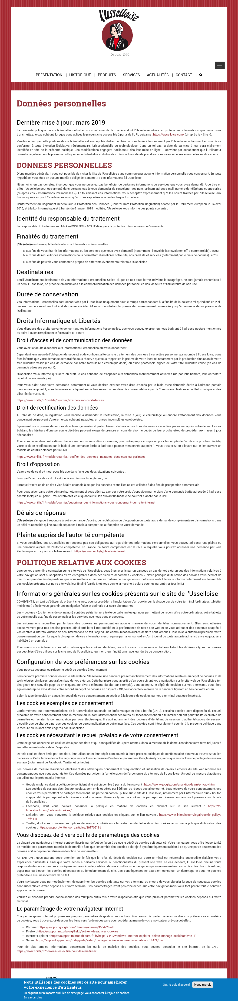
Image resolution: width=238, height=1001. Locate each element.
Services (131, 75)
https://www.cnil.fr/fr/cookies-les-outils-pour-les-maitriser (56, 951)
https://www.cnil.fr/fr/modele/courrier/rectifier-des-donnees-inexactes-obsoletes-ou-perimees (81, 456)
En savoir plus (33, 997)
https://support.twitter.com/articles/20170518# (70, 827)
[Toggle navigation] (220, 65)
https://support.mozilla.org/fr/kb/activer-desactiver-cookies (77, 931)
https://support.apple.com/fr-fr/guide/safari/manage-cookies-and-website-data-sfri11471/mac (100, 940)
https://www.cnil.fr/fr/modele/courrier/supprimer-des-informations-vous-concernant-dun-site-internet (86, 502)
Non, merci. (202, 984)
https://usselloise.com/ (168, 134)
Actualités (158, 75)
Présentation (49, 75)
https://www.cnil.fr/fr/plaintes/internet (99, 551)
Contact (184, 75)
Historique (80, 75)
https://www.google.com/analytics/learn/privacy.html (179, 784)
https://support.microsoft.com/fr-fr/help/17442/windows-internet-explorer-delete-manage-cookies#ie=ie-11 (123, 936)
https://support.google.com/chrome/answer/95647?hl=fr (76, 927)
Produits (107, 75)
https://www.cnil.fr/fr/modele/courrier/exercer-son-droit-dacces (60, 400)
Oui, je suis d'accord (176, 984)
